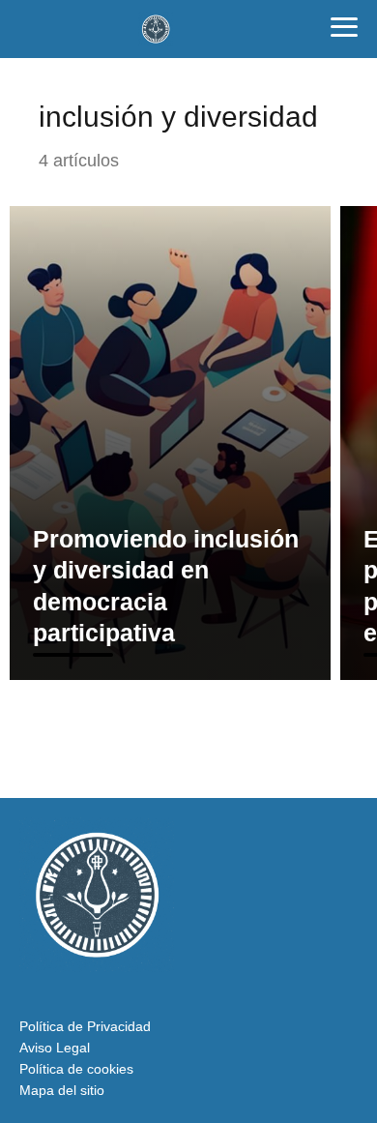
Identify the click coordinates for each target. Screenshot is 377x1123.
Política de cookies (76, 1069)
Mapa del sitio (61, 1090)
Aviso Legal (54, 1047)
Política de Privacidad (85, 1026)
